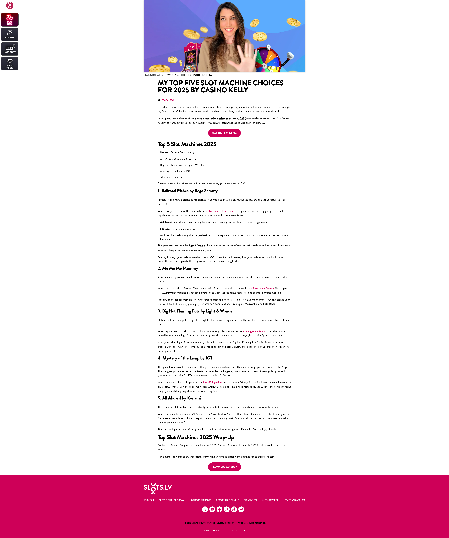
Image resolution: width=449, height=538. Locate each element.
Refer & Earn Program (172, 500)
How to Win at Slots (294, 500)
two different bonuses (221, 211)
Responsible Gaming (227, 500)
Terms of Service (212, 530)
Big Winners (250, 500)
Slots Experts (270, 500)
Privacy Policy (237, 530)
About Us (149, 500)
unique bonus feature (262, 288)
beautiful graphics (213, 382)
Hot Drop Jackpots (200, 500)
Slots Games (155, 75)
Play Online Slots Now (224, 466)
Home (146, 75)
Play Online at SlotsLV (224, 133)
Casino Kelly (168, 100)
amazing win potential (254, 331)
